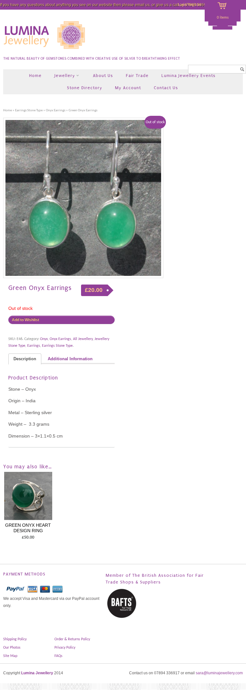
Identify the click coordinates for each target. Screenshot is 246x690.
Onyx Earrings (55, 110)
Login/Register (189, 5)
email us (142, 5)
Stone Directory (84, 87)
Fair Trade (137, 75)
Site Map (10, 656)
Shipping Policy (15, 639)
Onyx (44, 339)
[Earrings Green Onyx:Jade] (83, 198)
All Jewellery (83, 339)
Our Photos (11, 648)
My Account (128, 87)
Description (24, 359)
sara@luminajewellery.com (219, 673)
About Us (103, 75)
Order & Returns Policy (72, 639)
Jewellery (61, 76)
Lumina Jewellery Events (188, 75)
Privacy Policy (64, 648)
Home (35, 75)
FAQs (58, 656)
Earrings (33, 346)
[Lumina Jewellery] (45, 52)
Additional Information (70, 359)
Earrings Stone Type (29, 110)
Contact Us (166, 87)
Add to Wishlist (25, 320)
